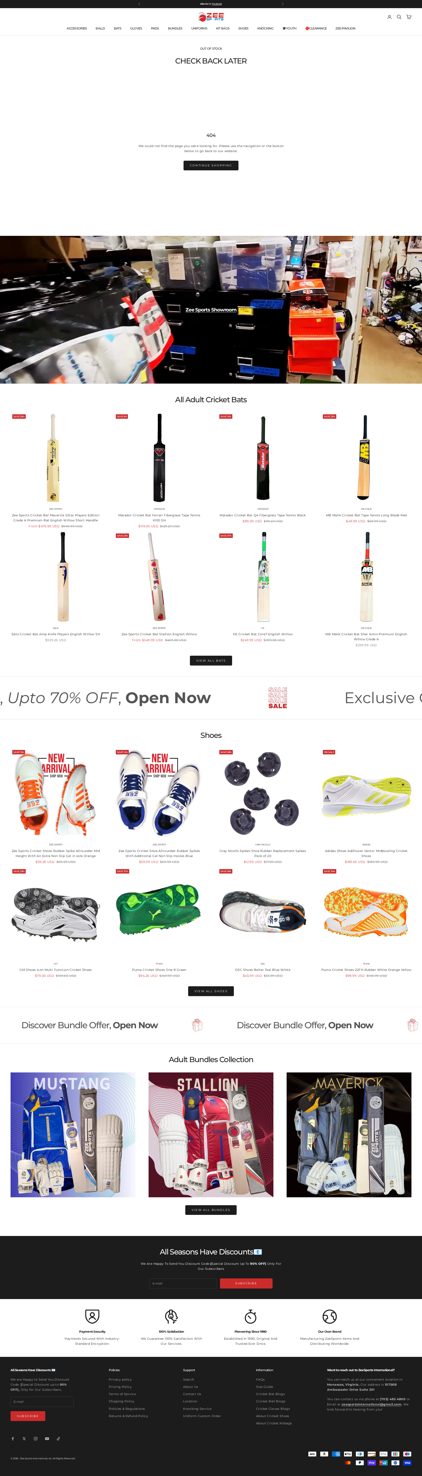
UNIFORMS (199, 28)
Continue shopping (211, 165)
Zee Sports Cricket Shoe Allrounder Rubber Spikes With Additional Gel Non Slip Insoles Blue (159, 853)
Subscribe (246, 1283)
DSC (263, 963)
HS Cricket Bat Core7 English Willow (263, 634)
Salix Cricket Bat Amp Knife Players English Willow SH (55, 634)
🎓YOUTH (289, 28)
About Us (190, 1387)
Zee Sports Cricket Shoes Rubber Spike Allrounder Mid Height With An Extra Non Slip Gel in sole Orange (56, 853)
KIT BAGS (222, 28)
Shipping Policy (121, 1401)
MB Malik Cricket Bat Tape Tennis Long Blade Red (366, 515)
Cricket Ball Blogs (271, 1401)
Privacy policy (120, 1379)
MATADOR (159, 509)
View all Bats (211, 660)
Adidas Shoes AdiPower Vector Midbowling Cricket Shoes (366, 853)
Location (190, 1401)
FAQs (260, 1379)
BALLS (100, 28)
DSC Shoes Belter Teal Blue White (262, 970)
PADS (155, 28)
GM (56, 963)
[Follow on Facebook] (13, 1438)
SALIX (56, 628)
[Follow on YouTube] (47, 1438)
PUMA (159, 963)
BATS (117, 28)
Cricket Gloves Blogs (273, 1409)
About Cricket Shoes (272, 1416)
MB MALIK (366, 509)
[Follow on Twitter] (24, 1438)
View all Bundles (211, 1210)
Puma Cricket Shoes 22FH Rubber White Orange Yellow (366, 970)
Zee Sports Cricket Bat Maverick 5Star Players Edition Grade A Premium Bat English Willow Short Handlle (55, 517)
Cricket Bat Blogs (270, 1394)
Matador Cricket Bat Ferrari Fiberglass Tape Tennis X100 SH (159, 517)
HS (262, 628)
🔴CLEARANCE (316, 28)
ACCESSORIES (77, 28)
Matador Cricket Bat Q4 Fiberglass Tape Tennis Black (263, 515)
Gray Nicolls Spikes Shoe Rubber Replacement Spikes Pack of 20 (263, 853)
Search (188, 1379)
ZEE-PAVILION (345, 28)
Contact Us (192, 1394)
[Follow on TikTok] (58, 1438)
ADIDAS (366, 844)
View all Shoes (211, 991)
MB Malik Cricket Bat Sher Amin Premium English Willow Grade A (366, 636)
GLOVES (136, 28)
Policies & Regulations (127, 1409)
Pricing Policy (120, 1387)
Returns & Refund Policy (128, 1416)
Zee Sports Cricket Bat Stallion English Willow (159, 634)
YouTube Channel (213, 3)
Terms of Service (122, 1394)
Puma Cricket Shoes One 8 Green (159, 970)
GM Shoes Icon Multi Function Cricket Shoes (56, 970)
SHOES (243, 28)
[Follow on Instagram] (35, 1438)
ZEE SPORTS (55, 509)
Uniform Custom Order (202, 1416)
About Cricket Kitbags (274, 1423)
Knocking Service (197, 1409)
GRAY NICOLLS (262, 844)
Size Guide (264, 1387)
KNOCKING (265, 28)
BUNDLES (175, 28)
